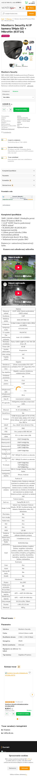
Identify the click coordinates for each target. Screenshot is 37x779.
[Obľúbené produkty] (20, 7)
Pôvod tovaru (7, 618)
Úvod (2, 19)
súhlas (29, 759)
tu (26, 774)
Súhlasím (24, 768)
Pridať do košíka (21, 110)
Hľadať (31, 14)
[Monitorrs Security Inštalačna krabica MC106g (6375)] (18, 685)
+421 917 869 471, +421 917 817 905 (12, 2)
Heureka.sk (22, 198)
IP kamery (9, 19)
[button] (17, 719)
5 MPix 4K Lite (8, 733)
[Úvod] (8, 8)
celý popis (30, 86)
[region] (18, 202)
